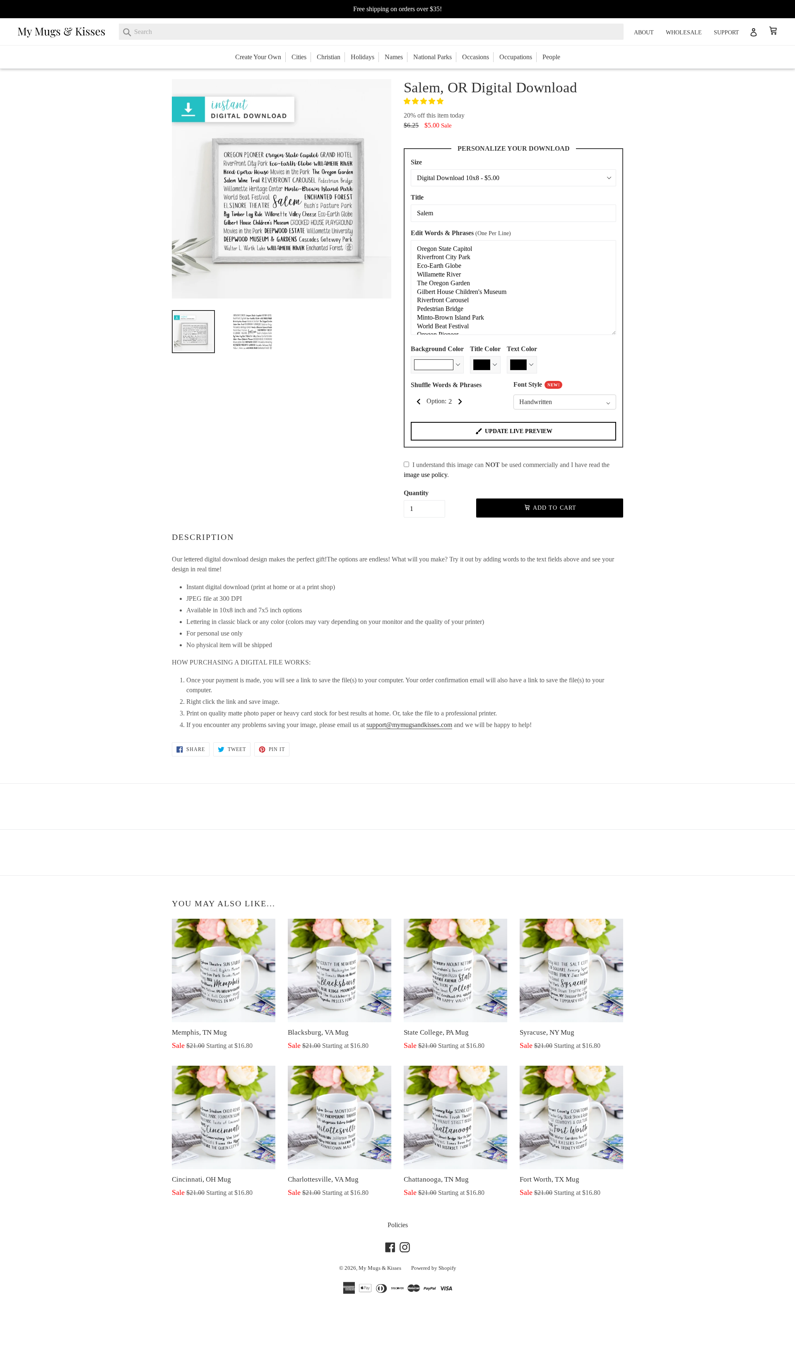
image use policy (425, 474)
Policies (398, 1224)
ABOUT (644, 32)
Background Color (437, 348)
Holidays (362, 56)
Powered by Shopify (433, 1268)
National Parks (432, 56)
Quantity (416, 492)
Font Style (536, 384)
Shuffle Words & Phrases (446, 384)
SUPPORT (726, 32)
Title (417, 197)
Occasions (475, 56)
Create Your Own (258, 56)
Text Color (522, 348)
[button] (424, 101)
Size (416, 162)
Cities (299, 56)
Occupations (515, 56)
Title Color (485, 348)
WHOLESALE (684, 32)
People (551, 56)
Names (394, 56)
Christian (328, 56)
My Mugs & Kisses (380, 1268)
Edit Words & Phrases (461, 232)
